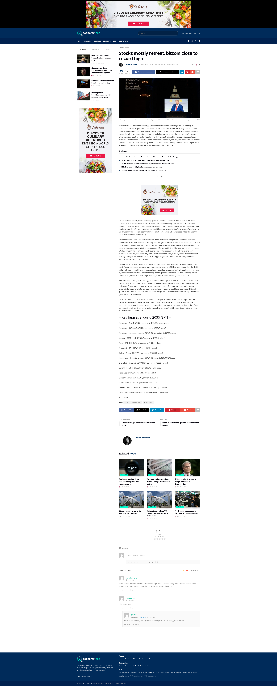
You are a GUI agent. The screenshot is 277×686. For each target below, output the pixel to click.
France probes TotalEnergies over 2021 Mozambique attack (101, 94)
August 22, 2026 (125, 487)
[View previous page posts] (157, 176)
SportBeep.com (176, 673)
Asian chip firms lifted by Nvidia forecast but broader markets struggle (150, 157)
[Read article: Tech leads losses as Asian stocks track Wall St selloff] (187, 500)
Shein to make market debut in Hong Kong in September (144, 170)
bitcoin (127, 403)
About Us (128, 659)
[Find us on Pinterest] (199, 41)
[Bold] (128, 562)
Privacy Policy (137, 659)
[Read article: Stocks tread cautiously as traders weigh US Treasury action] (159, 468)
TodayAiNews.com (137, 676)
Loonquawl (142, 617)
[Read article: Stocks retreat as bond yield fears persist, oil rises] (131, 500)
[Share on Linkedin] (182, 72)
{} (155, 562)
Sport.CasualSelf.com (162, 673)
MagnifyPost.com (124, 676)
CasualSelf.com (135, 673)
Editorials (123, 41)
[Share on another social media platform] (197, 72)
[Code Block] (149, 562)
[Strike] (137, 562)
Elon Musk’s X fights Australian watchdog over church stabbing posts (102, 70)
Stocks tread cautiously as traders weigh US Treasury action (158, 481)
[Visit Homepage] (88, 33)
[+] (158, 562)
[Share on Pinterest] (187, 72)
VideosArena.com (151, 676)
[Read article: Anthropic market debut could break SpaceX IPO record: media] (131, 468)
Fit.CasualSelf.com (148, 673)
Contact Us (147, 659)
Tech (115, 41)
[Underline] (134, 562)
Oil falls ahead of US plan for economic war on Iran (141, 167)
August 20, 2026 (125, 516)
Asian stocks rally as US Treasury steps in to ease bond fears (157, 513)
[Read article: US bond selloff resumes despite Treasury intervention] (187, 468)
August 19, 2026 (181, 516)
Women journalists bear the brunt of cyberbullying (102, 81)
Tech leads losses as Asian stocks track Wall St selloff (186, 512)
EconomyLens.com (89, 683)
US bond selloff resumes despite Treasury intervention (185, 481)
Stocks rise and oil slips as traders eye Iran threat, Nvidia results (147, 163)
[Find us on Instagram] (192, 41)
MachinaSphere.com (189, 673)
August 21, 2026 (153, 487)
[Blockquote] (146, 562)
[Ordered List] (140, 562)
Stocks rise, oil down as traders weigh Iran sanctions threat (145, 160)
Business (97, 41)
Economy (87, 41)
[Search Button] (176, 33)
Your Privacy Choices (84, 676)
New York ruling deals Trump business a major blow (101, 57)
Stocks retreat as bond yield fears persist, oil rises (131, 512)
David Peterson (131, 65)
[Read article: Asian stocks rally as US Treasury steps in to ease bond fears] (159, 500)
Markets (107, 41)
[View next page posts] (161, 176)
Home (79, 41)
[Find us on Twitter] (195, 41)
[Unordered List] (143, 562)
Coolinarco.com (124, 673)
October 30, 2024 (146, 65)
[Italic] (131, 562)
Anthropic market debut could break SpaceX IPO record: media (129, 481)
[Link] (152, 562)
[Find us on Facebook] (188, 41)
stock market (136, 403)
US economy (148, 403)
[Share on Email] (192, 72)
